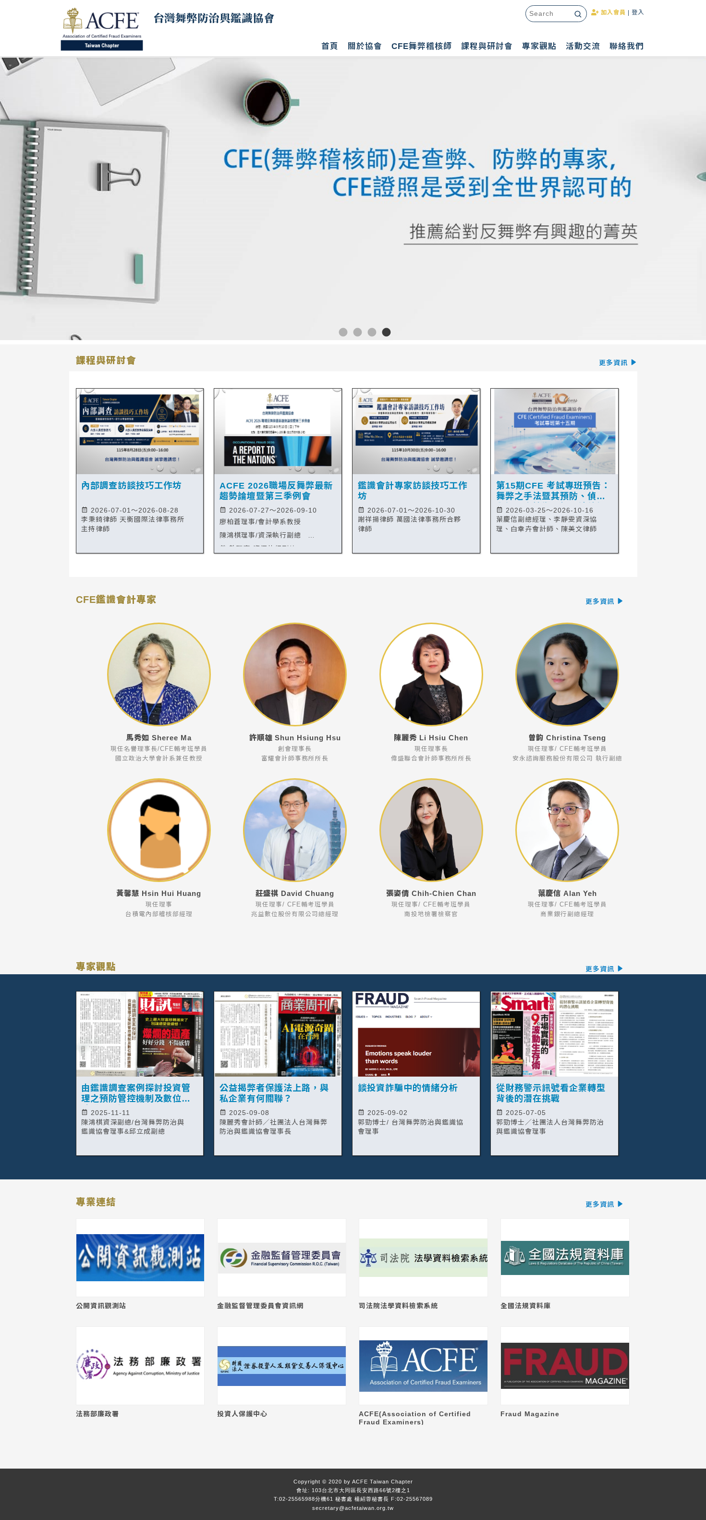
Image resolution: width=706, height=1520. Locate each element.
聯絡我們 (626, 46)
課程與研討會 (487, 46)
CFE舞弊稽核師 (421, 46)
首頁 (330, 46)
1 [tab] (331, 333)
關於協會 (365, 46)
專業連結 (346, 1202)
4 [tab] (374, 333)
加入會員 (612, 12)
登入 (638, 12)
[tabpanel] (353, 201)
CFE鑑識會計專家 (346, 600)
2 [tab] (346, 333)
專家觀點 (539, 46)
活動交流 (583, 46)
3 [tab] (360, 333)
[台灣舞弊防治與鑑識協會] (102, 31)
